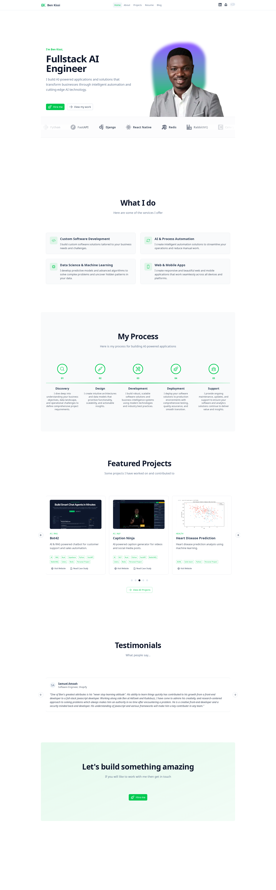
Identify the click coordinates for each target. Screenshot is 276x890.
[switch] (232, 4)
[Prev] (40, 535)
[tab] (132, 580)
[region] (139, 535)
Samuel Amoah (68, 683)
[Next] (238, 535)
